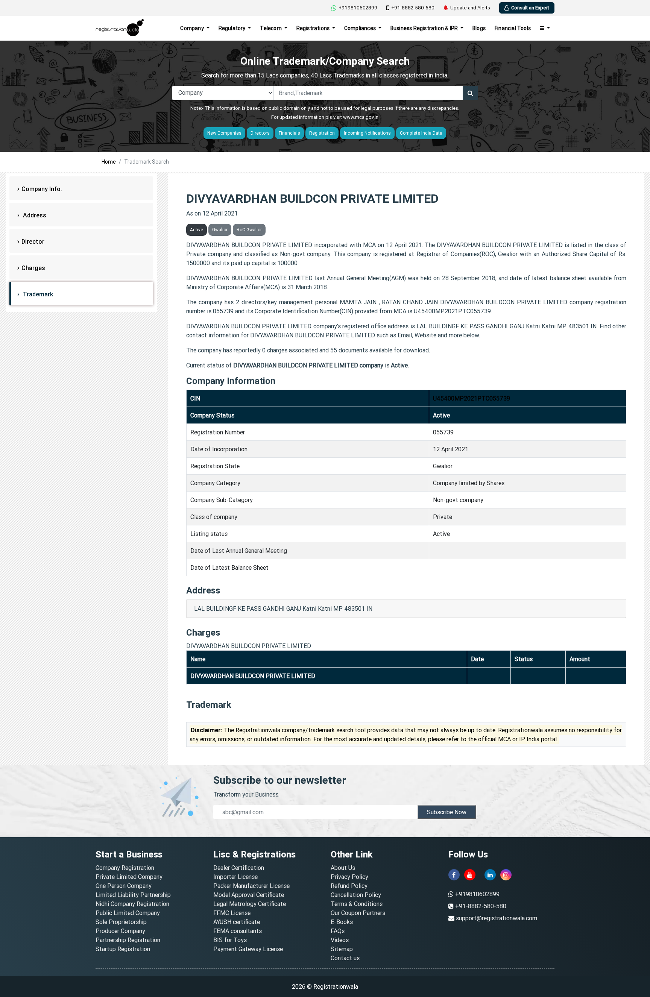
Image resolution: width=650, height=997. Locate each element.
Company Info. (41, 189)
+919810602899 (358, 8)
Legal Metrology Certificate (249, 903)
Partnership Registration (128, 940)
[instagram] (506, 874)
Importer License (235, 876)
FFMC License (232, 913)
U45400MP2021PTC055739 (471, 398)
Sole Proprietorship (121, 922)
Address (33, 215)
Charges (33, 268)
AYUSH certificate (236, 922)
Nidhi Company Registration (132, 903)
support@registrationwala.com (496, 918)
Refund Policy (349, 885)
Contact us (345, 958)
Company (192, 28)
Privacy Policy (349, 876)
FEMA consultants (237, 931)
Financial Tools (513, 28)
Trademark (37, 294)
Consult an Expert (530, 8)
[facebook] (454, 874)
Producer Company (120, 931)
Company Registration (125, 867)
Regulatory (233, 28)
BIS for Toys (230, 940)
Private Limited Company (129, 876)
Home (109, 161)
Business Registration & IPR (424, 28)
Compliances (360, 28)
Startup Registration (123, 949)
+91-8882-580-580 (412, 8)
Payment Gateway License (248, 949)
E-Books (342, 922)
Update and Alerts (470, 8)
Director (32, 241)
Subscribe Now (446, 812)
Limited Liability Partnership (133, 894)
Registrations (313, 28)
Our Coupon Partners (358, 913)
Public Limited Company (128, 913)
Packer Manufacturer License (251, 885)
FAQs (338, 931)
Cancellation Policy (356, 894)
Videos (340, 940)
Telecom (271, 28)
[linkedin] (490, 874)
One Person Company (124, 885)
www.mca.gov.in (360, 117)
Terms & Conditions (357, 903)
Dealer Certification (238, 867)
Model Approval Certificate (248, 894)
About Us (343, 867)
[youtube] (469, 874)
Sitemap (342, 949)
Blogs (479, 28)
